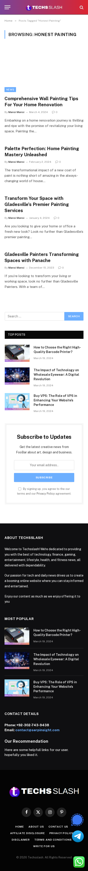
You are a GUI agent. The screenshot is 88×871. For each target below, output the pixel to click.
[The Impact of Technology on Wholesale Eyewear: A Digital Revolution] (17, 376)
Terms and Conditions (53, 839)
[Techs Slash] (43, 7)
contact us (58, 826)
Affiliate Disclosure (27, 833)
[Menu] (7, 7)
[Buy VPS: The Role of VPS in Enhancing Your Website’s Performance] (17, 401)
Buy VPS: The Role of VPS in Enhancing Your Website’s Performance (55, 400)
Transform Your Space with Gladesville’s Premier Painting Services (37, 204)
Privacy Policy (46, 493)
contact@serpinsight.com (37, 730)
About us (36, 826)
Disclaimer (21, 839)
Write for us (44, 846)
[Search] (81, 7)
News (10, 89)
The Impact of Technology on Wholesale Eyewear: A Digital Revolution (56, 374)
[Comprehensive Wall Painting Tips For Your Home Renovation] (44, 70)
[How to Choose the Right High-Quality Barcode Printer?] (17, 353)
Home (19, 826)
